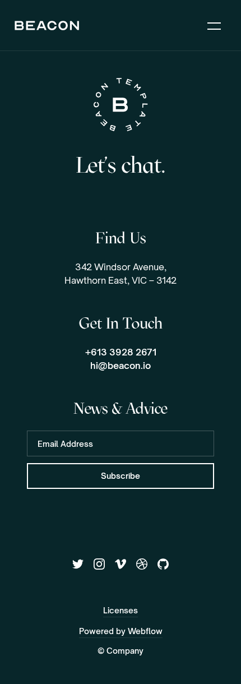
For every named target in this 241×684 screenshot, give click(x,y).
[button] (214, 25)
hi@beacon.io (120, 365)
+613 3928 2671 (120, 352)
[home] (47, 25)
